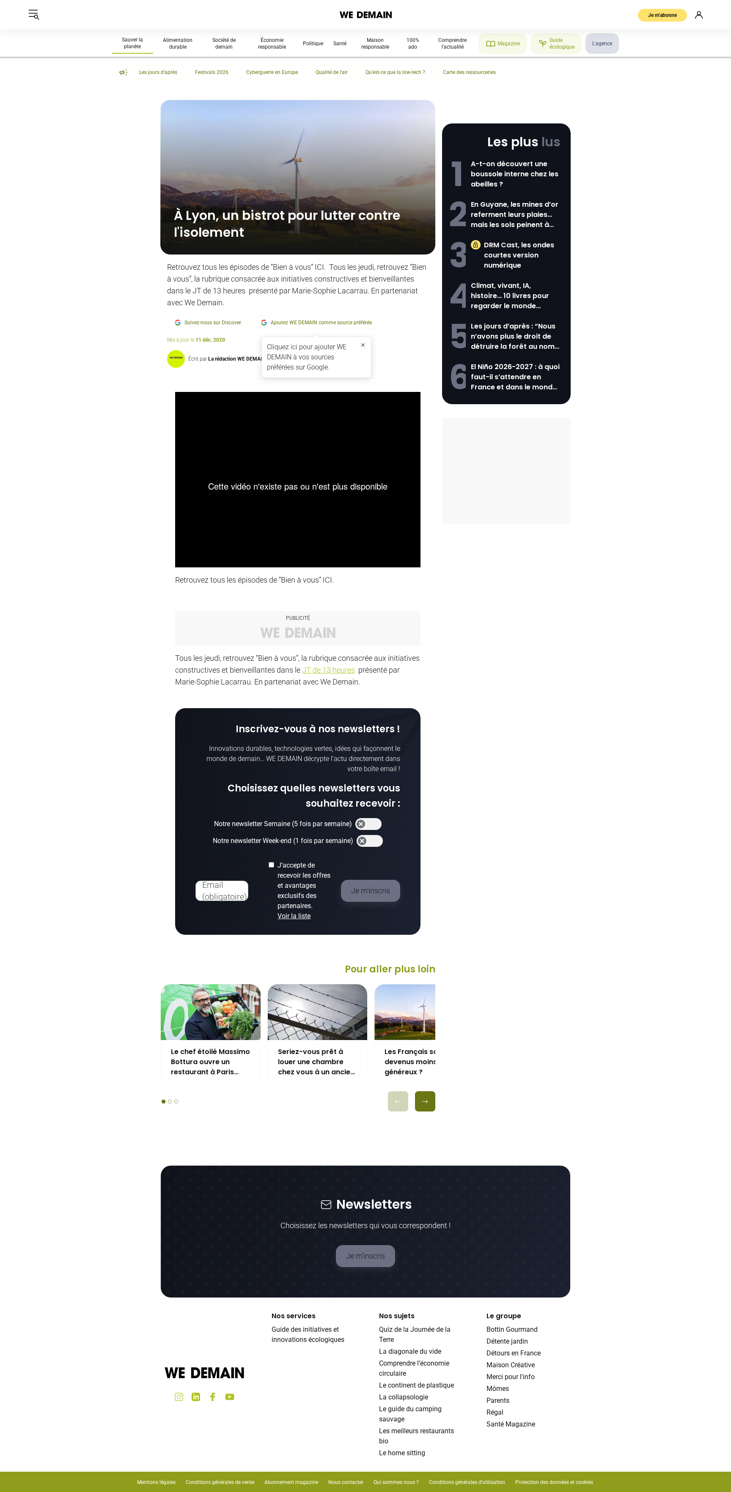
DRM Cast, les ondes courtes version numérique (519, 255)
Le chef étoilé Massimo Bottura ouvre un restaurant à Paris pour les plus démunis (210, 1062)
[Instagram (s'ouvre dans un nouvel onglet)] (179, 1397)
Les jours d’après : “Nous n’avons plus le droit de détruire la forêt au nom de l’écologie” (513, 336)
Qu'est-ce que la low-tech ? (395, 72)
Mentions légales (156, 1482)
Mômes (497, 1389)
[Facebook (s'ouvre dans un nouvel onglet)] (213, 1397)
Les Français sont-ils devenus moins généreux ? (420, 1062)
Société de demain (224, 43)
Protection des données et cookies (554, 1482)
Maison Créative (510, 1365)
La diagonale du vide (410, 1351)
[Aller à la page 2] (170, 1101)
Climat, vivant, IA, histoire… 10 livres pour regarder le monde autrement (510, 296)
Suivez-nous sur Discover (212, 323)
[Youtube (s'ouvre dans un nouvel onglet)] (230, 1397)
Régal (494, 1412)
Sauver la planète (132, 43)
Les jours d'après (158, 72)
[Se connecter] (699, 15)
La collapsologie (403, 1397)
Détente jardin (507, 1341)
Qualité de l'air (332, 72)
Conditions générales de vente (220, 1482)
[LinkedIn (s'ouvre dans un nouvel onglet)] (196, 1397)
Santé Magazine (510, 1424)
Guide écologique (562, 43)
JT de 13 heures (328, 669)
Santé (339, 44)
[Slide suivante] (425, 1101)
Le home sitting (402, 1453)
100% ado (413, 43)
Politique (313, 44)
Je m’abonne (662, 15)
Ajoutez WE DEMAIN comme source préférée (321, 323)
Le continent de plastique (416, 1385)
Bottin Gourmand (512, 1329)
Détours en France (513, 1353)
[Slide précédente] (398, 1101)
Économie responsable (272, 43)
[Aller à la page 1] (163, 1101)
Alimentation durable (177, 43)
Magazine (508, 44)
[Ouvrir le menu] (34, 15)
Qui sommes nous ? (396, 1482)
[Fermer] (363, 345)
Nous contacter (345, 1482)
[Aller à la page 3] (176, 1101)
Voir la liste (294, 916)
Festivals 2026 (211, 72)
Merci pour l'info (510, 1377)
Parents (497, 1400)
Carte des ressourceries (469, 72)
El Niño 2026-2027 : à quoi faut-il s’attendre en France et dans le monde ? (515, 377)
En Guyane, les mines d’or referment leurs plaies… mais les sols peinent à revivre (514, 215)
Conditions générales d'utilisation (467, 1482)
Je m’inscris (365, 1255)
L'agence (602, 44)
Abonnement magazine (291, 1482)
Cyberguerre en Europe (272, 72)
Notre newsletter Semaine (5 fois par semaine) (283, 824)
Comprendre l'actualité (452, 43)
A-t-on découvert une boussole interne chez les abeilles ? (514, 174)
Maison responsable (375, 43)
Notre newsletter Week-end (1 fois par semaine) (283, 841)
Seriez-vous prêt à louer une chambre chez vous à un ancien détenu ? (316, 1062)
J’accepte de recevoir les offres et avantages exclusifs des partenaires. (304, 890)
